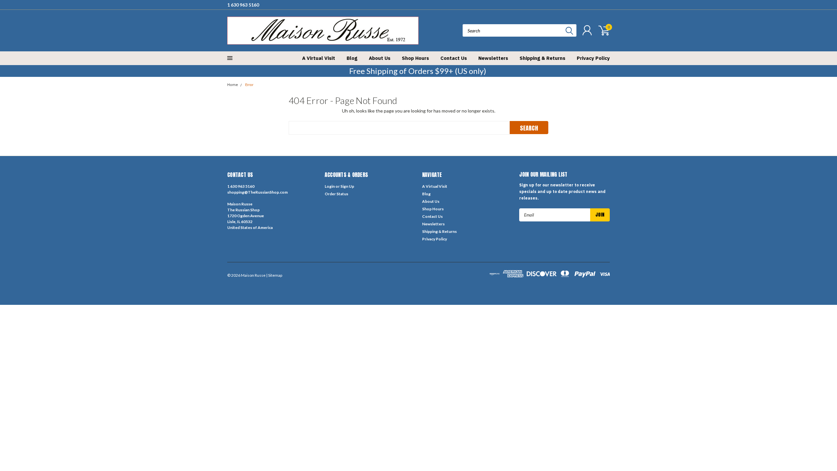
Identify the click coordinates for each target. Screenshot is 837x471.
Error (249, 85)
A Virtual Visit (318, 58)
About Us (379, 58)
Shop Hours (415, 58)
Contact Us (453, 58)
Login (330, 186)
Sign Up (347, 186)
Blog (352, 58)
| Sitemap (274, 275)
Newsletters (493, 58)
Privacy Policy (593, 58)
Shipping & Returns (542, 58)
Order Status (336, 193)
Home (232, 85)
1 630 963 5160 (243, 5)
